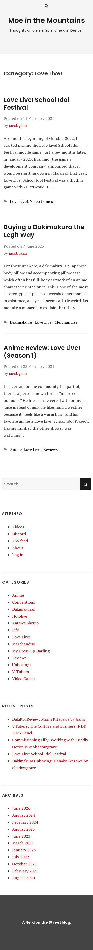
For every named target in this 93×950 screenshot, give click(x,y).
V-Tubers (20, 671)
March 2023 (22, 843)
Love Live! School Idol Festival (36, 103)
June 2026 (21, 808)
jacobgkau (18, 125)
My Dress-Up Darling (31, 651)
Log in (17, 554)
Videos (18, 527)
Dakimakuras (21, 322)
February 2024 (25, 822)
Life (15, 630)
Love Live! (19, 201)
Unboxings (21, 664)
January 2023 (24, 850)
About (17, 547)
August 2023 (23, 829)
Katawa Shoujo (25, 623)
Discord (19, 534)
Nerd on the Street (43, 922)
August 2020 (23, 877)
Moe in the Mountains (46, 20)
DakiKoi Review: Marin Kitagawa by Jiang (48, 719)
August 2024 (23, 815)
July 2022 (20, 857)
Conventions (23, 602)
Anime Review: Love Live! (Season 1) (42, 351)
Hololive (19, 616)
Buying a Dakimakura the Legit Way (44, 231)
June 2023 (21, 836)
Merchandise (66, 322)
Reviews (50, 449)
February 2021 (25, 871)
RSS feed (20, 541)
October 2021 (24, 864)
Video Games (41, 201)
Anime (16, 449)
